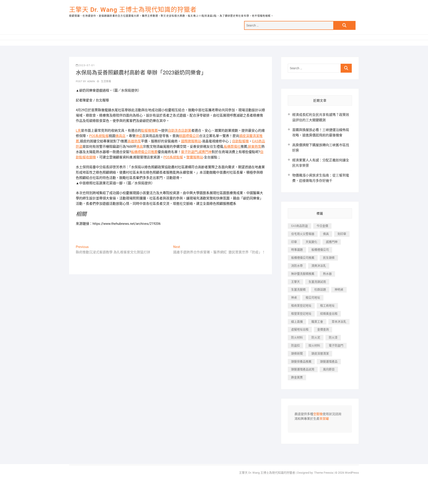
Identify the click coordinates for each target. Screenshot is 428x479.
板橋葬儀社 (232, 147)
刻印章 (341, 233)
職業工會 (317, 321)
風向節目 (329, 369)
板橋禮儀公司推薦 (144, 152)
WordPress (352, 472)
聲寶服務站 (194, 157)
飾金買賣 (297, 377)
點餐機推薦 (149, 131)
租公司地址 (313, 297)
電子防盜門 (189, 152)
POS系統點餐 (99, 136)
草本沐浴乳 (339, 321)
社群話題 (320, 289)
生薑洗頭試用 (317, 281)
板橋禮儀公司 (320, 249)
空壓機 (318, 414)
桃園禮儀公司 (189, 136)
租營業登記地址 (301, 313)
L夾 (78, 131)
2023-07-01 (86, 65)
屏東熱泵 (254, 147)
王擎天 (295, 281)
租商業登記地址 (301, 305)
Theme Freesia (323, 472)
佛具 (139, 147)
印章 (294, 242)
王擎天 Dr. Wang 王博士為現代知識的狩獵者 (133, 9)
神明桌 (339, 289)
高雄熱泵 (134, 141)
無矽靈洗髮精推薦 (302, 273)
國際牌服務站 (191, 141)
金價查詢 (323, 329)
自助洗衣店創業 (179, 131)
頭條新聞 (297, 353)
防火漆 (333, 337)
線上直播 (297, 321)
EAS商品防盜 (299, 225)
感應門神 (205, 152)
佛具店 (120, 136)
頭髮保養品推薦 (301, 361)
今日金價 (322, 225)
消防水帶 (297, 265)
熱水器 (327, 273)
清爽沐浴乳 (318, 265)
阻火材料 (314, 345)
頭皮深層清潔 (320, 353)
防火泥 (315, 337)
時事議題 (297, 249)
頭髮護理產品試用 (302, 369)
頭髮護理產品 (328, 361)
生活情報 (106, 81)
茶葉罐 (324, 419)
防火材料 (297, 337)
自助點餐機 (240, 141)
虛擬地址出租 (300, 329)
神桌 (139, 136)
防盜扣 (295, 345)
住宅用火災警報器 (302, 233)
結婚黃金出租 (328, 313)
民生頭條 (329, 257)
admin (90, 81)
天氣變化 (311, 242)
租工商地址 (327, 305)
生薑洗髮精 (298, 289)
